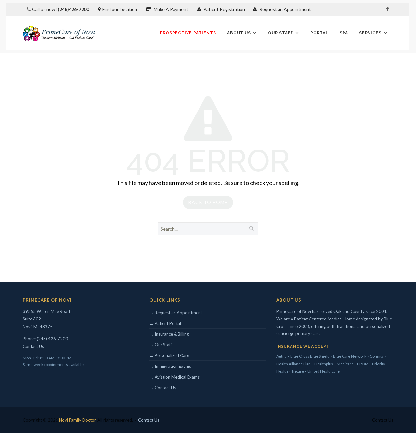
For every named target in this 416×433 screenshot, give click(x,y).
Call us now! (60, 9)
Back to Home (208, 202)
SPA (344, 33)
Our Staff (280, 33)
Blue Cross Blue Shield (310, 356)
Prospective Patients (188, 33)
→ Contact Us (163, 387)
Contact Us (33, 346)
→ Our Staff (161, 344)
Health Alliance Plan (293, 363)
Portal (319, 33)
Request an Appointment (284, 9)
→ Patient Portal (165, 323)
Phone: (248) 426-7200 (45, 338)
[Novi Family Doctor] (59, 33)
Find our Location (119, 9)
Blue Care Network (349, 356)
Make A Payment (170, 9)
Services (370, 33)
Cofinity (377, 356)
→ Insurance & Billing (169, 334)
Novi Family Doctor (77, 420)
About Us (239, 33)
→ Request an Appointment (176, 312)
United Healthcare (323, 371)
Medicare (345, 363)
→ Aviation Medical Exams (175, 376)
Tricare (298, 371)
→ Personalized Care (169, 355)
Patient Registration (223, 9)
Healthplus (323, 363)
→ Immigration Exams (170, 366)
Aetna (281, 356)
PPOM (363, 363)
